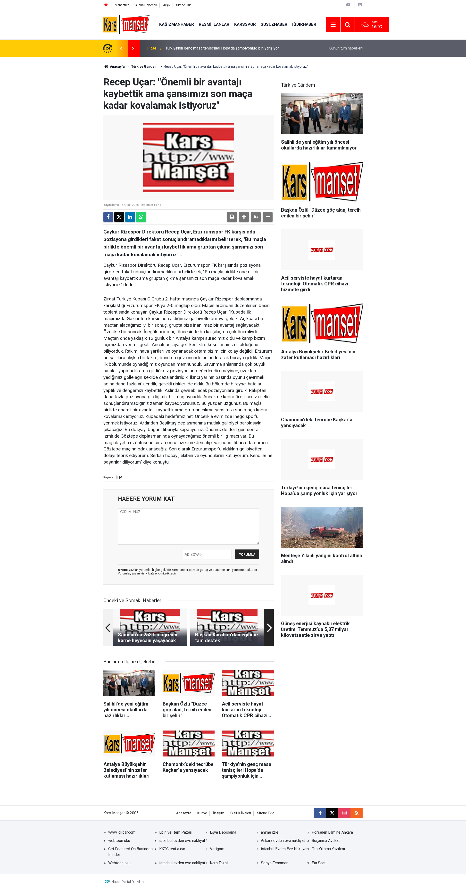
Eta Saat (318, 863)
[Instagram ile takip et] (344, 813)
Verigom (217, 849)
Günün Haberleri (146, 5)
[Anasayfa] (106, 5)
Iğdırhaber (304, 24)
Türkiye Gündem (144, 66)
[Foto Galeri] (360, 4)
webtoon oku (119, 840)
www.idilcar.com (121, 832)
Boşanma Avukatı (326, 840)
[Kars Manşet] (126, 24)
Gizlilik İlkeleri (240, 813)
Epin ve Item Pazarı (175, 832)
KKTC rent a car (172, 849)
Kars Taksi (219, 863)
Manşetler (122, 5)
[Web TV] (348, 4)
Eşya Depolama (223, 832)
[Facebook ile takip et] (320, 813)
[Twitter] (119, 217)
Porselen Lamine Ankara (332, 832)
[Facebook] (108, 217)
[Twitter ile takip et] (332, 813)
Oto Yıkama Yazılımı (328, 849)
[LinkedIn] (130, 217)
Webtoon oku (119, 863)
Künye (202, 813)
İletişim (218, 813)
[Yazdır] (232, 217)
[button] (244, 217)
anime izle (269, 832)
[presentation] (121, 48)
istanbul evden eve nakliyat (182, 840)
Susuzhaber (274, 24)
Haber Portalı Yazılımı (128, 882)
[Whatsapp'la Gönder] (141, 217)
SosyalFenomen (274, 863)
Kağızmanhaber (176, 24)
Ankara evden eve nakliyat (283, 840)
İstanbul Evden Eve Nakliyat (284, 849)
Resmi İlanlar (214, 24)
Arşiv (166, 5)
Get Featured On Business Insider (130, 852)
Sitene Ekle (183, 5)
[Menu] (333, 24)
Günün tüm (346, 48)
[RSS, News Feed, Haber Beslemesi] (356, 813)
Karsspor (245, 24)
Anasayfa (117, 66)
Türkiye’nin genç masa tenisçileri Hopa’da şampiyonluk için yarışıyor (222, 48)
